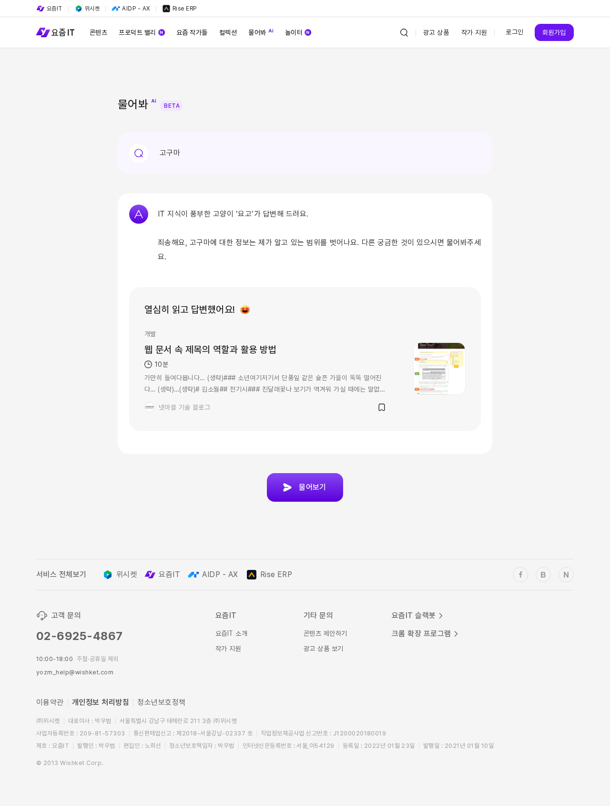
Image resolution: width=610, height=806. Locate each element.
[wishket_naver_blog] (566, 574)
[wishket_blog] (543, 574)
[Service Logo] (55, 32)
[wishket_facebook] (520, 574)
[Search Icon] (404, 32)
